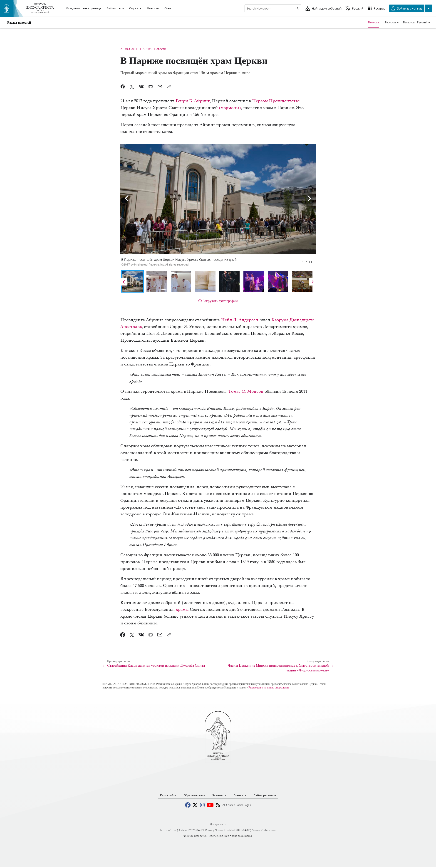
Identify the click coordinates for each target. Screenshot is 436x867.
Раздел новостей (19, 22)
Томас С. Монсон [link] (245, 391)
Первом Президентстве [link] (276, 101)
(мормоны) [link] (230, 108)
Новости (373, 22)
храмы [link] (182, 609)
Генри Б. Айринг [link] (193, 101)
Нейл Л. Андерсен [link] (239, 320)
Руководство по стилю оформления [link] (268, 687)
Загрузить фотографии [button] (220, 300)
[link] (122, 634)
